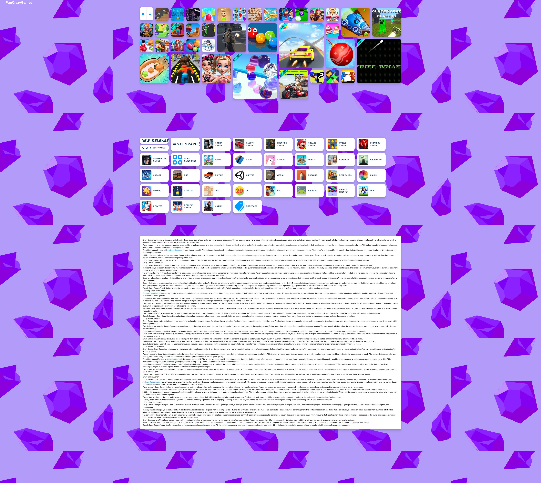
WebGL (280, 175)
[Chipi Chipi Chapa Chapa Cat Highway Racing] (293, 84)
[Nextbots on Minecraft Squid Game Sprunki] (177, 30)
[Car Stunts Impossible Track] (301, 45)
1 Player (188, 191)
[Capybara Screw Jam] (154, 68)
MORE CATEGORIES (190, 159)
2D (247, 191)
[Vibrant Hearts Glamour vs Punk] (216, 68)
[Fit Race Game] (146, 45)
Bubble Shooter (343, 190)
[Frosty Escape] (208, 45)
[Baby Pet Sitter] (332, 14)
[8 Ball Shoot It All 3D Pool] (301, 14)
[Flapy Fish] (177, 14)
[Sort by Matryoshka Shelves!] (177, 45)
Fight (373, 191)
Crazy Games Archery (153, 382)
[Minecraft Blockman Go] (286, 14)
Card (249, 160)
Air (279, 191)
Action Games (218, 144)
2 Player (157, 206)
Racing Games (250, 144)
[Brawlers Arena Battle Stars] (317, 14)
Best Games (153, 148)
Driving (219, 175)
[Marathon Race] (208, 30)
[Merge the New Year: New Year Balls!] (340, 53)
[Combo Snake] (262, 37)
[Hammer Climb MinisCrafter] (162, 14)
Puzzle (156, 191)
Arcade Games (312, 144)
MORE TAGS (251, 206)
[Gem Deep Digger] (355, 22)
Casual (281, 160)
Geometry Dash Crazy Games (154, 293)
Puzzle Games (342, 144)
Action (218, 206)
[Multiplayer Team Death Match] (231, 37)
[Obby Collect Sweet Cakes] (332, 30)
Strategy (344, 160)
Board (218, 160)
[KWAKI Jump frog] (162, 30)
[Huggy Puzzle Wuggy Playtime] (317, 76)
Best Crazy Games (174, 359)
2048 (217, 191)
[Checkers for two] (255, 14)
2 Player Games (188, 206)
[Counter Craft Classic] (386, 22)
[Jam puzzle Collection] (332, 76)
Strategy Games (375, 144)
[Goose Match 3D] (270, 14)
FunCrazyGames (19, 2)
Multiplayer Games (159, 159)
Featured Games (186, 144)
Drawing (312, 175)
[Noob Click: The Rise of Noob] (193, 14)
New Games (155, 140)
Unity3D (250, 175)
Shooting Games (282, 144)
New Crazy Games (173, 250)
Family (311, 160)
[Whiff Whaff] (379, 61)
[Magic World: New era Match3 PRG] (146, 30)
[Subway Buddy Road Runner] (185, 68)
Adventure (376, 160)
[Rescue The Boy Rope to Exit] (224, 14)
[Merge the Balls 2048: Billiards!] (193, 45)
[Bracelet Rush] (255, 76)
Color (373, 175)
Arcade (157, 175)
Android (312, 191)
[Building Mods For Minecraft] (162, 45)
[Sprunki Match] (239, 14)
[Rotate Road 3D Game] (208, 14)
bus (186, 175)
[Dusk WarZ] (348, 76)
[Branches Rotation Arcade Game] (193, 30)
